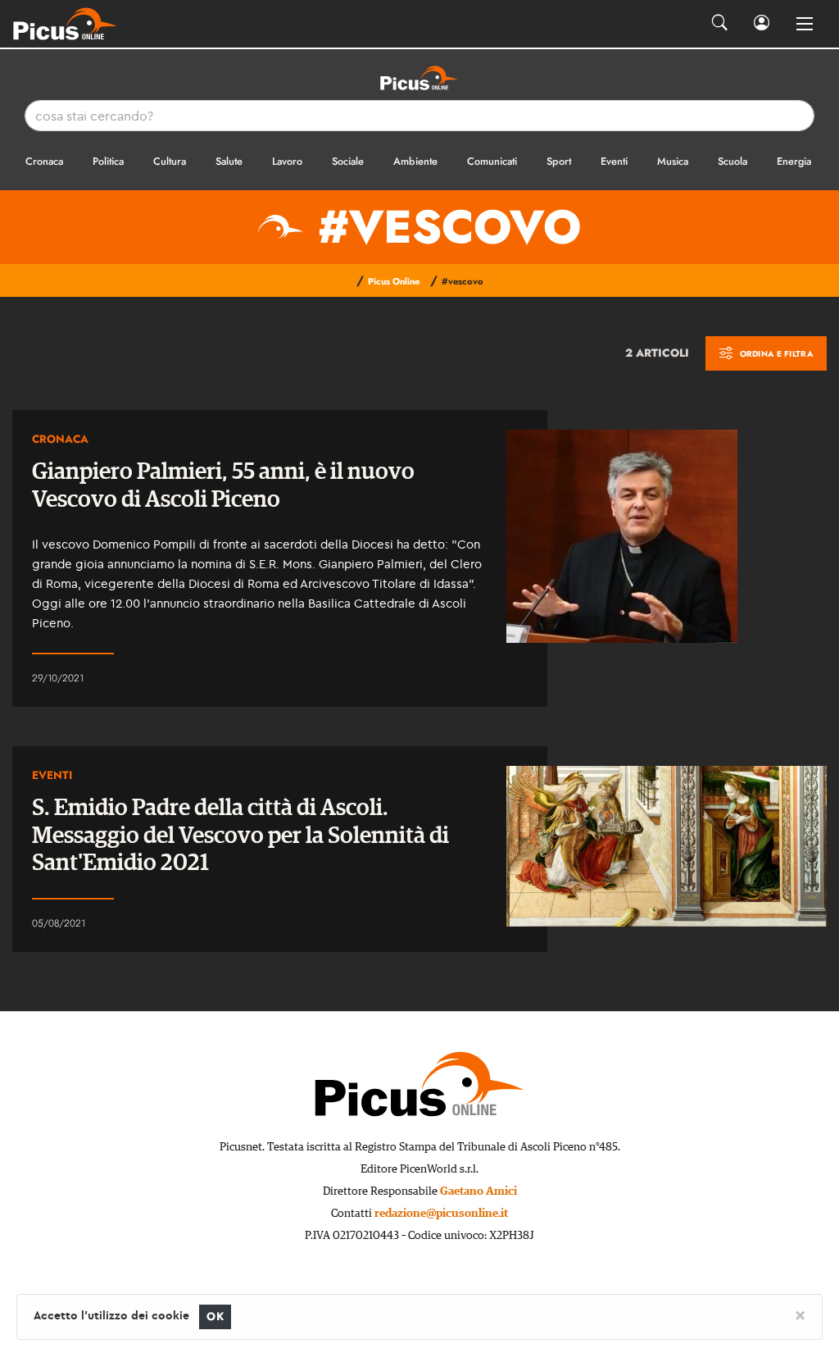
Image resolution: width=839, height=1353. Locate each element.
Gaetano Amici (478, 1191)
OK (215, 1316)
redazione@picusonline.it (441, 1213)
